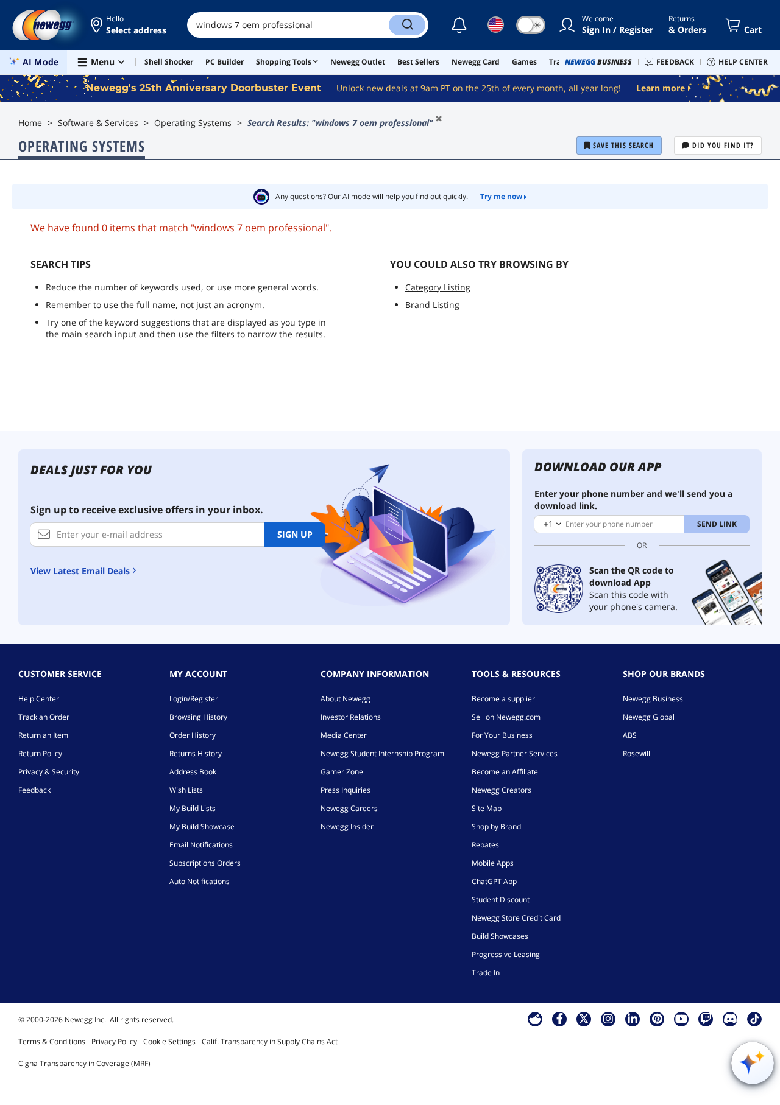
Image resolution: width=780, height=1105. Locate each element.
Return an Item (43, 735)
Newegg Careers (349, 808)
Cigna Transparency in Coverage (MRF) (84, 1063)
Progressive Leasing (506, 954)
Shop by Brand (496, 826)
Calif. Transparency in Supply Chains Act (270, 1041)
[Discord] (730, 1018)
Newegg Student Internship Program (382, 753)
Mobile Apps (493, 863)
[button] (129, 25)
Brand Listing (432, 304)
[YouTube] (681, 1018)
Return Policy (40, 753)
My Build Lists (192, 808)
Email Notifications (201, 845)
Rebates (485, 845)
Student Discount (501, 899)
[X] (583, 1018)
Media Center (344, 735)
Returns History (195, 753)
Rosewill (636, 753)
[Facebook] (559, 1018)
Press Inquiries (345, 790)
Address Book (192, 771)
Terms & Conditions (51, 1041)
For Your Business (502, 735)
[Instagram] (608, 1018)
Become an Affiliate (505, 771)
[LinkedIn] (632, 1018)
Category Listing (437, 287)
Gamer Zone (342, 771)
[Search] (407, 25)
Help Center (38, 698)
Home (30, 122)
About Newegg (345, 698)
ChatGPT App (494, 881)
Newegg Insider (347, 826)
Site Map (487, 808)
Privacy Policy (114, 1041)
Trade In (486, 972)
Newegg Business (653, 698)
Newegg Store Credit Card (516, 918)
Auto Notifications (199, 881)
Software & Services (98, 122)
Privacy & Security (48, 771)
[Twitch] (705, 1018)
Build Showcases (500, 936)
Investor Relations (351, 717)
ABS (630, 735)
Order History (192, 735)
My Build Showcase (202, 826)
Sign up (295, 534)
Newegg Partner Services (515, 753)
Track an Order (43, 717)
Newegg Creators (501, 790)
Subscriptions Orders (205, 863)
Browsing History (198, 717)
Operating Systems (193, 122)
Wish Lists (186, 790)
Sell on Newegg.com (506, 717)
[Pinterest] (657, 1018)
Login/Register (193, 698)
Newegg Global (649, 717)
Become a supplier (503, 698)
